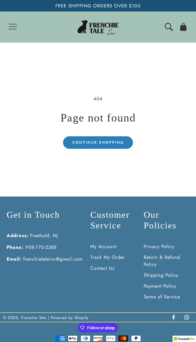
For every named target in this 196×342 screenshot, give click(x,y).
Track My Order (107, 257)
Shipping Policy (161, 275)
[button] (12, 26)
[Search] (168, 26)
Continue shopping (98, 142)
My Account (103, 246)
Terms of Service (162, 296)
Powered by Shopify (70, 318)
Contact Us (102, 268)
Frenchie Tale (33, 318)
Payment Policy (160, 286)
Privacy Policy (159, 246)
